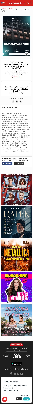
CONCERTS (12, 8)
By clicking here (16, 77)
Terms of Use (16, 350)
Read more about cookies (10, 390)
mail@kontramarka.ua (16, 369)
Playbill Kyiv (4, 8)
